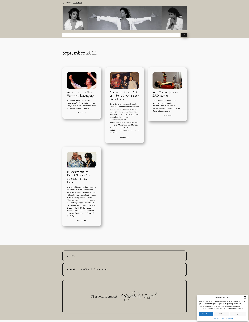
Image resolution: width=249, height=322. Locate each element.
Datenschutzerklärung (227, 318)
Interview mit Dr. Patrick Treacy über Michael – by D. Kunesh (79, 177)
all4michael (77, 3)
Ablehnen (221, 314)
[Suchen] (184, 35)
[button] (245, 297)
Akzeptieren (206, 314)
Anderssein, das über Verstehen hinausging (80, 94)
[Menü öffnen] (63, 3)
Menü (68, 3)
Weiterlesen (81, 113)
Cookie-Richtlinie (215, 318)
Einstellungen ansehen (238, 314)
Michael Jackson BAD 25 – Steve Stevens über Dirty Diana (124, 96)
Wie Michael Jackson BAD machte (166, 94)
